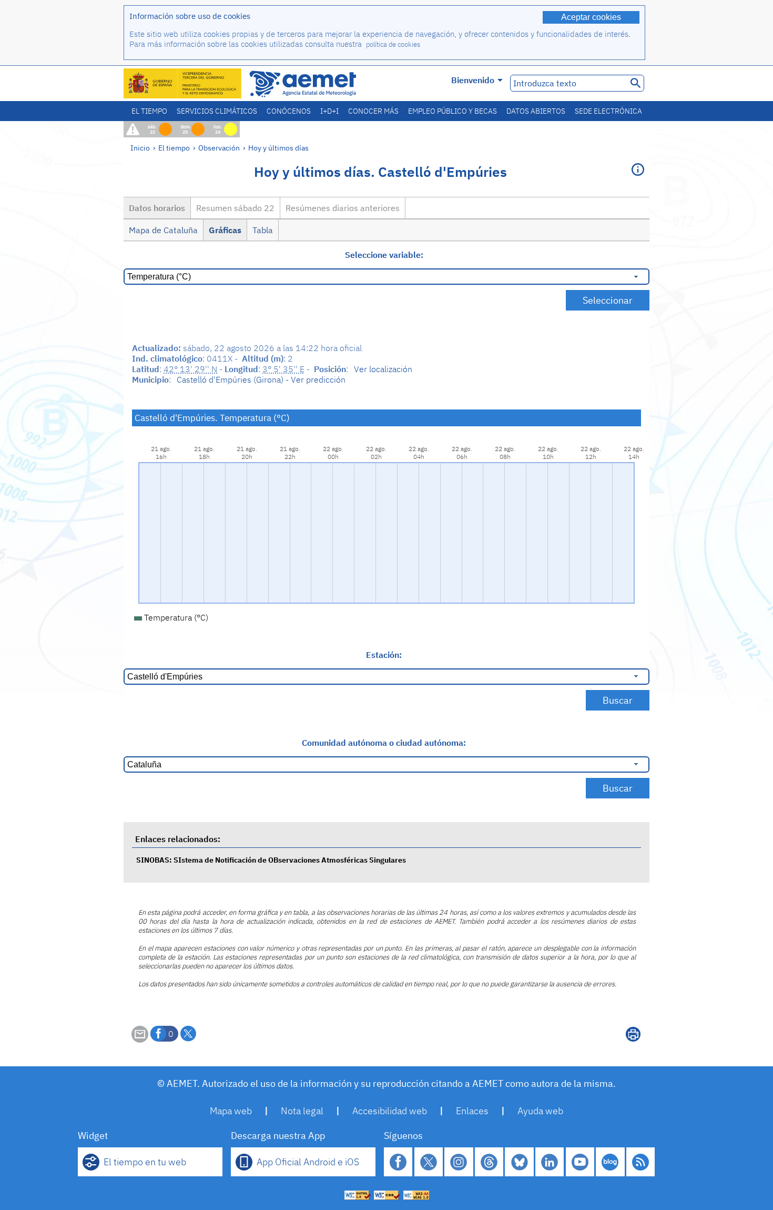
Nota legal (302, 1111)
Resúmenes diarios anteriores (343, 208)
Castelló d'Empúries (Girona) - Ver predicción (261, 379)
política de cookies (393, 44)
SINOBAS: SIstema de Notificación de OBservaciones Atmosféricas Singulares (271, 860)
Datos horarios (157, 208)
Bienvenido (472, 80)
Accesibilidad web (389, 1111)
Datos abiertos (535, 111)
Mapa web (231, 1111)
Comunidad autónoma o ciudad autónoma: (384, 742)
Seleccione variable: (384, 254)
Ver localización (383, 369)
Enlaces (472, 1111)
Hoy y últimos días (278, 148)
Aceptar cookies (591, 17)
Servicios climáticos (217, 111)
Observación (219, 148)
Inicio (140, 148)
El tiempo (149, 111)
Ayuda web (540, 1111)
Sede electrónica (608, 111)
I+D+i (329, 111)
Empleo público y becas (452, 111)
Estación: (384, 654)
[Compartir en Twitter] (188, 1034)
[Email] (139, 1039)
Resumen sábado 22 (235, 208)
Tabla (262, 230)
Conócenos (289, 111)
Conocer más (373, 111)
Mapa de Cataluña (163, 230)
